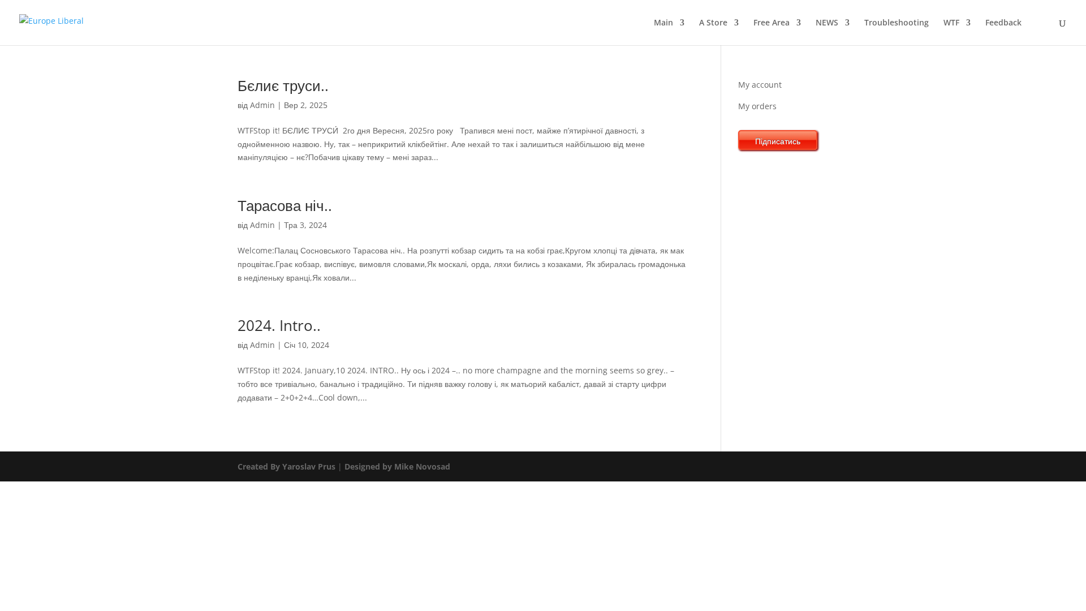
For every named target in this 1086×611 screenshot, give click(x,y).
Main (663, 23)
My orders (757, 106)
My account (760, 84)
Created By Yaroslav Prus (288, 466)
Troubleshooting (896, 23)
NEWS (827, 23)
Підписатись (777, 141)
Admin (262, 105)
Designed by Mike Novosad (396, 466)
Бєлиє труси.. (283, 85)
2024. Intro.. (279, 325)
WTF (951, 23)
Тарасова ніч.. (285, 205)
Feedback (1003, 23)
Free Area (771, 23)
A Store (713, 23)
